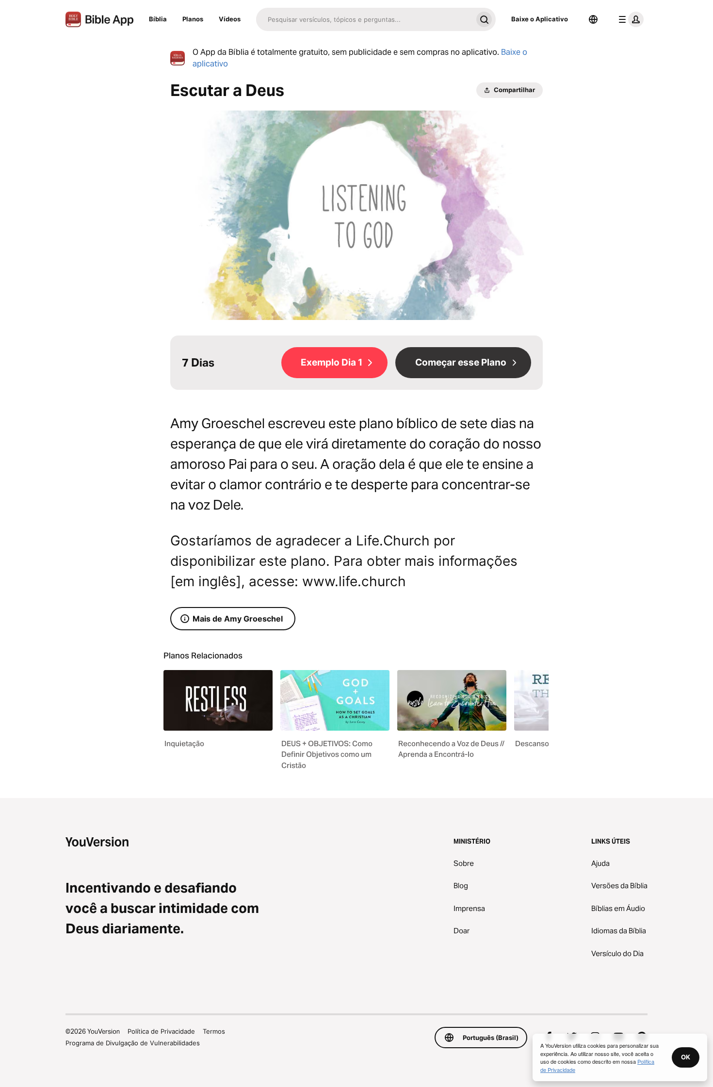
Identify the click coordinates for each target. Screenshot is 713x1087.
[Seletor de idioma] (593, 19)
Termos (214, 1031)
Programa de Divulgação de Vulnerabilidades (132, 1043)
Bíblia (158, 19)
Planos (192, 19)
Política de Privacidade (161, 1031)
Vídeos (230, 19)
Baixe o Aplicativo (539, 19)
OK (685, 1057)
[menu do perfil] (629, 19)
